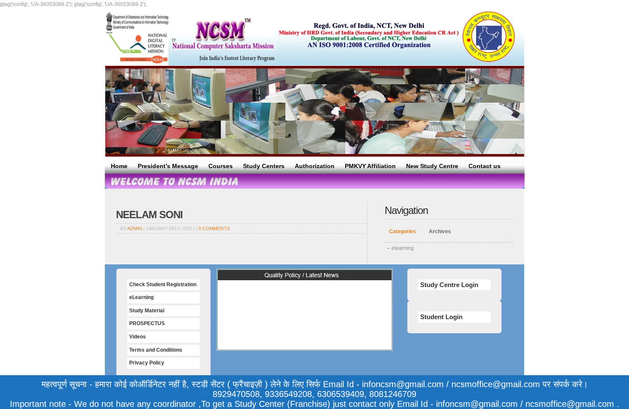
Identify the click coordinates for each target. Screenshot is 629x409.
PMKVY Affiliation (370, 166)
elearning (403, 248)
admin (134, 228)
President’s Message (168, 166)
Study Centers (264, 166)
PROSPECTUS (147, 323)
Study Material (146, 311)
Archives (440, 231)
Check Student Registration (162, 284)
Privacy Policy (146, 363)
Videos (137, 337)
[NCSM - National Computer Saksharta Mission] (191, 37)
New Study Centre (432, 166)
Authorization (315, 166)
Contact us (485, 166)
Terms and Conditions (155, 350)
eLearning (141, 297)
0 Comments (214, 228)
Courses (220, 166)
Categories (402, 231)
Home (119, 166)
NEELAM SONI (149, 214)
